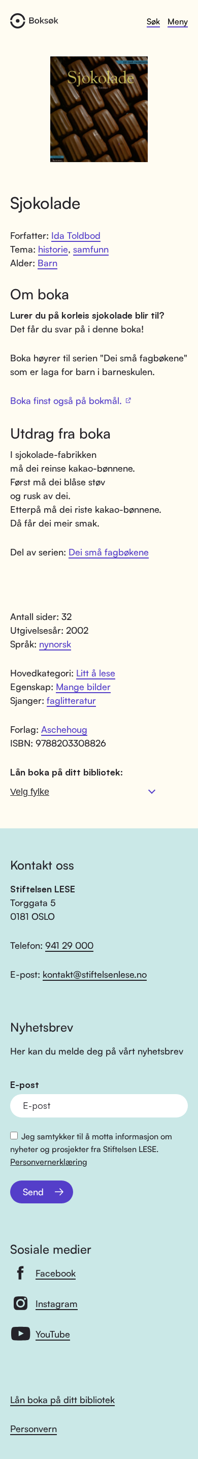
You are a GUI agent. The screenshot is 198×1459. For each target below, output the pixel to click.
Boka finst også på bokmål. (66, 400)
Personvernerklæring (48, 1162)
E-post (24, 1084)
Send (33, 1191)
